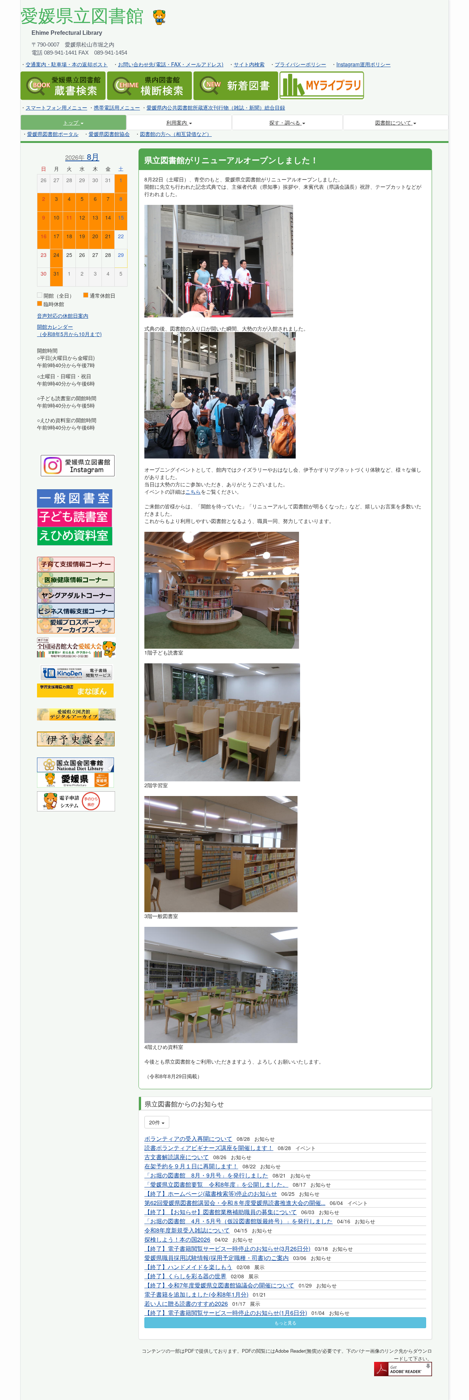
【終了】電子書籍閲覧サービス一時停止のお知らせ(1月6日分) (225, 1312)
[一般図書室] (74, 498)
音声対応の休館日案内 (62, 315)
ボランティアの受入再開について (188, 1138)
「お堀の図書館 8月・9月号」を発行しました (206, 1175)
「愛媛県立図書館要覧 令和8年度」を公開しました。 (216, 1184)
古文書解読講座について (176, 1157)
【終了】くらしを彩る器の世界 (185, 1276)
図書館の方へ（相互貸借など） (176, 133)
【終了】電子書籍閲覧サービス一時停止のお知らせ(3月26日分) (227, 1248)
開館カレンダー (55, 326)
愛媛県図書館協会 (109, 133)
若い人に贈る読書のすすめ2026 (186, 1303)
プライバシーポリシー (300, 64)
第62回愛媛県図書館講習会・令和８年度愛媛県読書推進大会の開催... (234, 1202)
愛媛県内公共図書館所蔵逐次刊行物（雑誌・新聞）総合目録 (216, 107)
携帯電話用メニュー (117, 107)
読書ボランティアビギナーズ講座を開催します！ (208, 1147)
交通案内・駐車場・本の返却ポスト (67, 64)
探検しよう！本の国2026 (177, 1239)
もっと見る (285, 1322)
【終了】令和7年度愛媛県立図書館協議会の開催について (219, 1285)
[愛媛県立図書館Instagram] (78, 464)
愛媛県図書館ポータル (52, 133)
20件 (155, 1122)
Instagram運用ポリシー (363, 64)
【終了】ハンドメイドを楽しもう (188, 1267)
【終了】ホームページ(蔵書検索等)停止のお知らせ (210, 1193)
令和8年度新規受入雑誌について (187, 1230)
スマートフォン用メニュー (56, 107)
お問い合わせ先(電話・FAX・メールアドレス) (171, 64)
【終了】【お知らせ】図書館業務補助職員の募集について (220, 1212)
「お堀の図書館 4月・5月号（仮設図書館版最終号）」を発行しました (238, 1221)
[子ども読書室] (74, 516)
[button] (73, 122)
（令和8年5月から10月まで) (69, 334)
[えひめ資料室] (74, 535)
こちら (193, 491)
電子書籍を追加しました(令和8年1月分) (196, 1294)
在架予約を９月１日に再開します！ (191, 1166)
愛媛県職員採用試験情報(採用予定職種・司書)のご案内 (216, 1257)
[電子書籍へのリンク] (76, 671)
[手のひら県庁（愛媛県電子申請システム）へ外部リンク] (76, 800)
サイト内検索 (249, 64)
